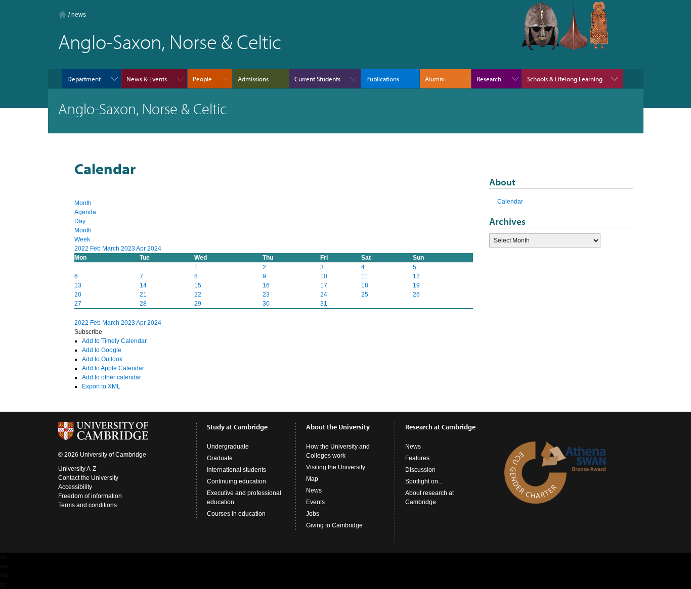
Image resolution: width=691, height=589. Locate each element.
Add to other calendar (111, 377)
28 (143, 303)
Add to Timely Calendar (114, 341)
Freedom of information (90, 496)
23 (266, 294)
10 (323, 276)
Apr (141, 248)
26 (416, 294)
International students (236, 469)
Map (312, 478)
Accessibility (75, 486)
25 (364, 294)
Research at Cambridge (440, 426)
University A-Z (77, 468)
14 (143, 285)
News (314, 490)
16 (266, 285)
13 (77, 285)
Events (315, 502)
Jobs (312, 513)
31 (323, 303)
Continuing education (236, 481)
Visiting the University (335, 467)
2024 (154, 248)
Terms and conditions (87, 505)
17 (323, 285)
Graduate (220, 458)
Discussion (420, 469)
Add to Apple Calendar (113, 368)
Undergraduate (228, 446)
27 (77, 303)
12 (416, 276)
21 (143, 294)
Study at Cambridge (237, 426)
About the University (338, 426)
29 (197, 303)
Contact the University (88, 477)
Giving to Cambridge (334, 525)
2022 (82, 248)
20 (77, 294)
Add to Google (101, 350)
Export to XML (101, 386)
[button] (88, 331)
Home (62, 14)
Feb (96, 248)
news (78, 14)
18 (364, 285)
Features (417, 458)
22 (197, 294)
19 (416, 285)
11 (364, 276)
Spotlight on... (424, 481)
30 (266, 303)
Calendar (510, 201)
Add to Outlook (102, 359)
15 (197, 285)
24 (323, 294)
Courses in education (236, 513)
